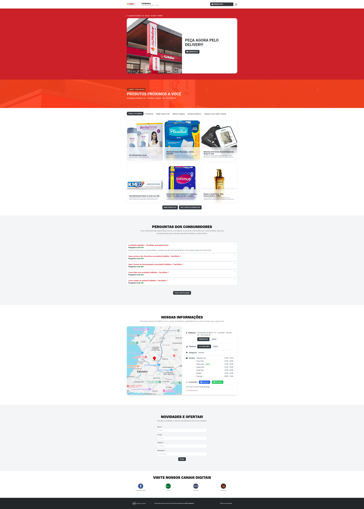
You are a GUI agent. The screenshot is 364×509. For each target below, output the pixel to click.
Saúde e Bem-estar (163, 114)
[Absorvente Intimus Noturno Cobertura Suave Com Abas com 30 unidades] (182, 182)
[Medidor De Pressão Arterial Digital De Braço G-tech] (219, 140)
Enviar (182, 459)
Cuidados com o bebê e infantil (215, 114)
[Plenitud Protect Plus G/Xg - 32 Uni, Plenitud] (182, 140)
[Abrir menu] (236, 4)
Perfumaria (149, 114)
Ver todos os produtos (190, 207)
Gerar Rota (203, 339)
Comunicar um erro (193, 390)
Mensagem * (161, 450)
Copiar (214, 339)
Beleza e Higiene (179, 114)
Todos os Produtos (135, 113)
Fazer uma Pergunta (182, 293)
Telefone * (160, 442)
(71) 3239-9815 (204, 346)
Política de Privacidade (226, 503)
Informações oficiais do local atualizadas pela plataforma (174, 503)
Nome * (159, 427)
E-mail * (159, 435)
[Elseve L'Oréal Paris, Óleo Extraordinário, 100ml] (219, 182)
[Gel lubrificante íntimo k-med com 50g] (145, 182)
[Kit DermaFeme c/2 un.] (145, 140)
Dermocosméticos (194, 114)
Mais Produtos (170, 207)
